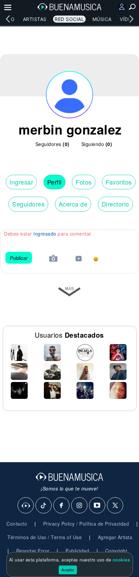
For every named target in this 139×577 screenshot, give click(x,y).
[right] (131, 19)
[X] (115, 506)
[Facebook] (62, 506)
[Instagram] (80, 506)
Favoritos (119, 181)
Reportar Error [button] (33, 550)
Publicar (19, 257)
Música (102, 19)
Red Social (69, 19)
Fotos (84, 181)
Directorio (115, 203)
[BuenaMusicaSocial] (26, 506)
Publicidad (77, 550)
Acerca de (73, 203)
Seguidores (28, 203)
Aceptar (67, 569)
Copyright (116, 550)
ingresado (44, 233)
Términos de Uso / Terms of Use (44, 537)
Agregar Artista (115, 537)
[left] (8, 19)
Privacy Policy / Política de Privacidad (86, 523)
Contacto (16, 523)
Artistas (35, 19)
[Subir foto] (53, 259)
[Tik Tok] (44, 506)
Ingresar (21, 181)
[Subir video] (78, 259)
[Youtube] (97, 506)
